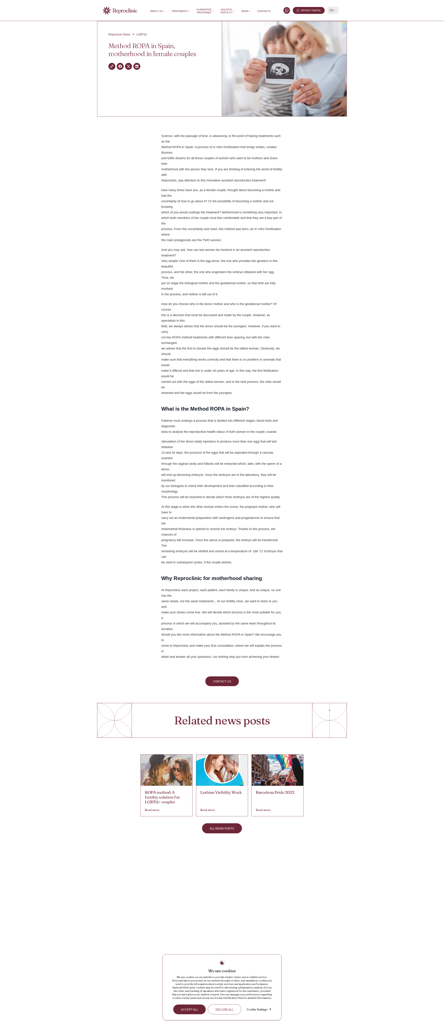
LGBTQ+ (141, 34)
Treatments (179, 11)
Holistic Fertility (226, 11)
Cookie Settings (257, 1009)
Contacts (264, 11)
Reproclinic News (119, 34)
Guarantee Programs (204, 11)
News (245, 11)
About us (156, 11)
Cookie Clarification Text (229, 997)
